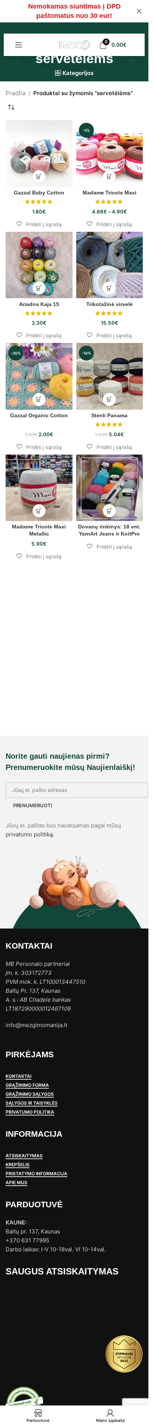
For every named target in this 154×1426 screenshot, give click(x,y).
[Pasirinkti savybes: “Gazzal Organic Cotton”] (39, 399)
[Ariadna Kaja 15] (39, 265)
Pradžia (15, 93)
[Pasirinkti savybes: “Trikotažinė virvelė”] (109, 287)
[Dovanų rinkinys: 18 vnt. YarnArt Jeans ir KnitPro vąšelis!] (109, 488)
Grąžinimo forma (27, 1085)
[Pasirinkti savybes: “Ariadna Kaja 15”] (39, 287)
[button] (39, 224)
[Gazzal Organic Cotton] (39, 376)
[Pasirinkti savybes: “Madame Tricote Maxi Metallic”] (39, 510)
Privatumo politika (30, 1112)
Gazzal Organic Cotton (39, 415)
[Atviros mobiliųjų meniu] (18, 44)
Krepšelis (18, 1164)
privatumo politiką (29, 834)
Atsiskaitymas (24, 1155)
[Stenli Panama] (109, 376)
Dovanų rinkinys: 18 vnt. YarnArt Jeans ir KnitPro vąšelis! (109, 534)
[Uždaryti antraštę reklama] (139, 11)
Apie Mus (16, 1182)
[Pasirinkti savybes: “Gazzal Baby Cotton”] (39, 176)
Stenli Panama (109, 415)
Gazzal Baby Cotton (39, 193)
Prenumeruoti (32, 805)
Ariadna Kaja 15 (39, 304)
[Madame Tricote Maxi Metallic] (39, 488)
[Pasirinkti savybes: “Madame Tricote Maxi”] (109, 176)
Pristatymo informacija (36, 1173)
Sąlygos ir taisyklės (32, 1103)
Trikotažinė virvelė (109, 304)
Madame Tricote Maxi (109, 193)
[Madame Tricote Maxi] (109, 153)
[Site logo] (74, 44)
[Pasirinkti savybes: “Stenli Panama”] (109, 399)
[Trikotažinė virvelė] (109, 265)
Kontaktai (18, 1076)
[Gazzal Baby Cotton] (39, 153)
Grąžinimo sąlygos (30, 1094)
